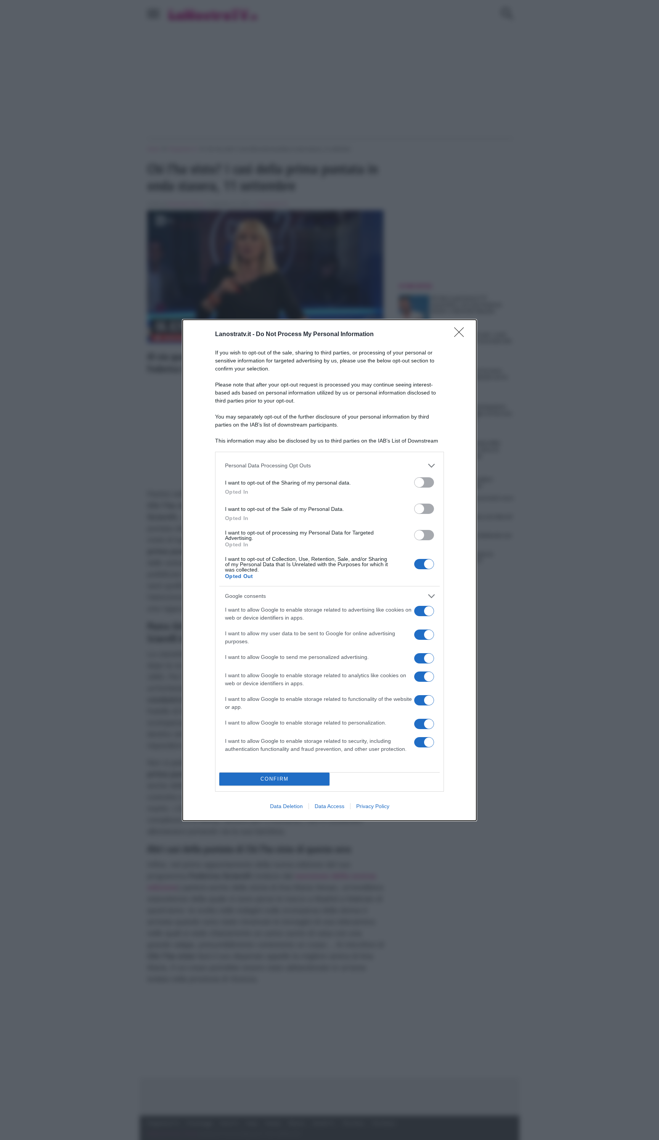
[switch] (424, 482)
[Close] (461, 334)
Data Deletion (286, 806)
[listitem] (329, 466)
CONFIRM (274, 779)
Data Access (329, 806)
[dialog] (329, 570)
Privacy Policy (372, 806)
